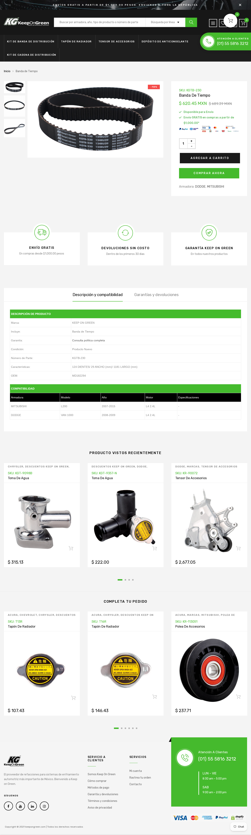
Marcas (193, 466)
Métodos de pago (98, 787)
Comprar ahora (209, 173)
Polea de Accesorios (190, 626)
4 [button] (133, 580)
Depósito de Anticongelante (165, 41)
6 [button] (136, 728)
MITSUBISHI (215, 186)
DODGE (200, 186)
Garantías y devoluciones (156, 294)
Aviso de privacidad (100, 807)
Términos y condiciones (102, 801)
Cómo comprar (97, 781)
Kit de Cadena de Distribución (31, 54)
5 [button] (133, 728)
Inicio (7, 71)
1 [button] (120, 580)
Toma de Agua (18, 478)
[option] (95, 119)
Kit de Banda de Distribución (30, 41)
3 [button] (129, 580)
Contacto (135, 784)
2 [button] (125, 580)
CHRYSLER (15, 466)
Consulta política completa (88, 340)
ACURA (13, 614)
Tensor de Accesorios (116, 41)
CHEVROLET (28, 614)
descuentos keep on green (47, 466)
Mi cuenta (135, 771)
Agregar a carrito (210, 158)
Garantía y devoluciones (103, 794)
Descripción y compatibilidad (98, 294)
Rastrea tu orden (140, 777)
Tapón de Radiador (76, 41)
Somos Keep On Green (101, 774)
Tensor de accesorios (219, 466)
